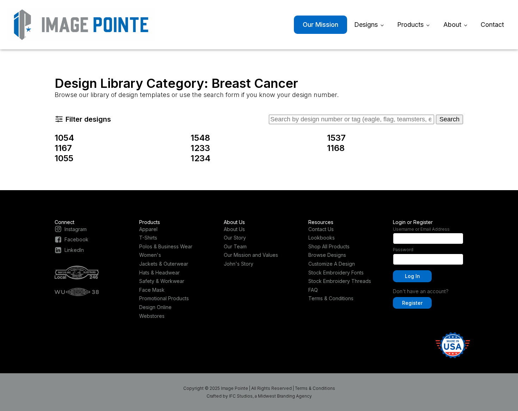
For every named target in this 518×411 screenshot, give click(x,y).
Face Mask (152, 290)
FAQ (313, 290)
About (452, 24)
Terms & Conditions (330, 298)
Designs (366, 24)
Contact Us (321, 229)
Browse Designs (327, 255)
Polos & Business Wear (165, 246)
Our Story (235, 238)
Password (403, 249)
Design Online (155, 307)
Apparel (148, 229)
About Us (234, 229)
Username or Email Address (421, 229)
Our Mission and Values (251, 255)
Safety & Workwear (161, 281)
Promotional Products (164, 298)
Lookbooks (321, 238)
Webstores (152, 316)
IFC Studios (241, 396)
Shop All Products (329, 246)
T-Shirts (148, 238)
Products (410, 24)
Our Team (235, 246)
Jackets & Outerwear (163, 264)
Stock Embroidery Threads (339, 281)
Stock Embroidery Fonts (336, 273)
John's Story (238, 264)
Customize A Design (331, 264)
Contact (492, 24)
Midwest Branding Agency (285, 396)
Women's (150, 255)
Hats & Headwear (159, 273)
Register (412, 303)
